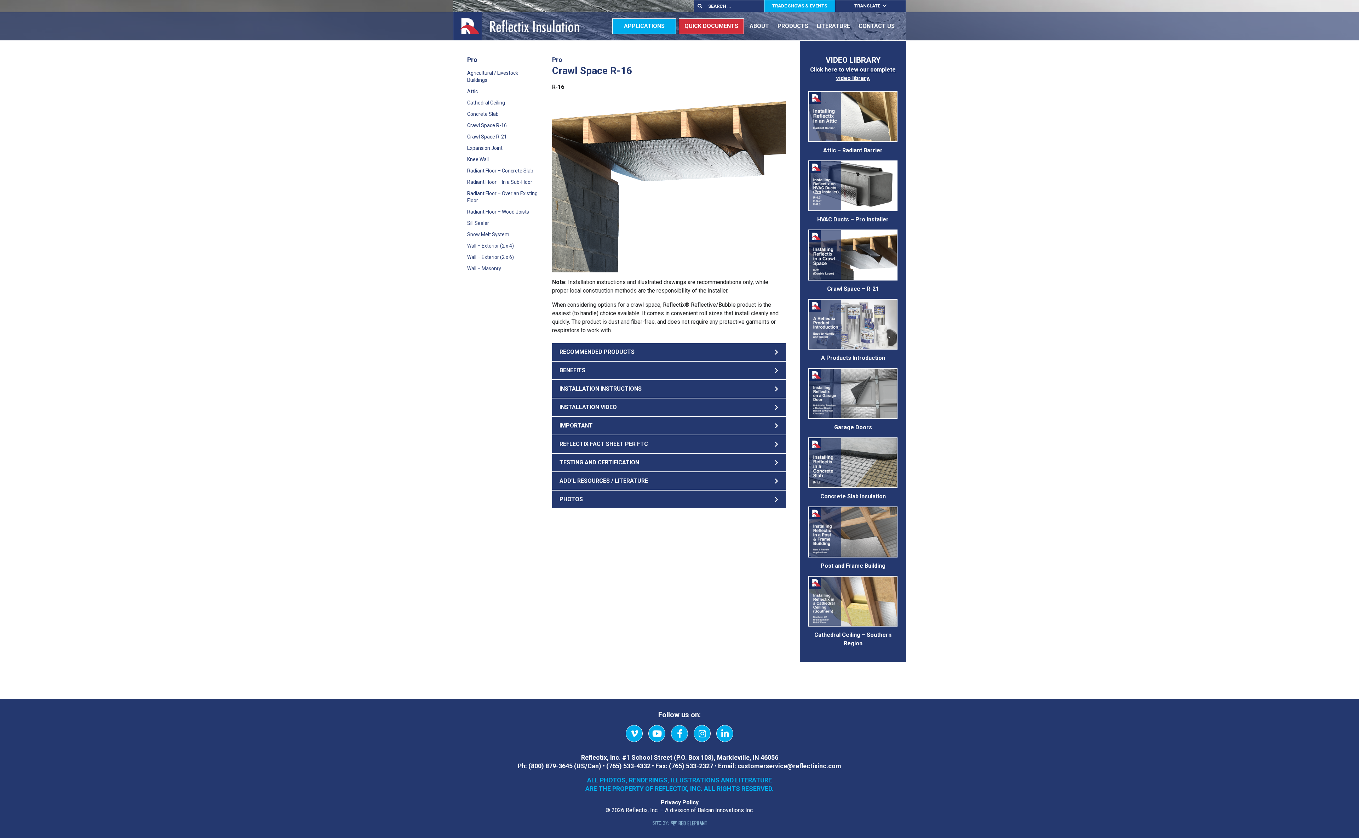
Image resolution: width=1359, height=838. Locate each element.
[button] (668, 352)
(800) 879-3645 (550, 766)
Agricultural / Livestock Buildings (492, 76)
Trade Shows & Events (799, 6)
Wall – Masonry (484, 268)
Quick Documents (711, 26)
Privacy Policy (680, 802)
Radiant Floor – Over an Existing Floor (502, 197)
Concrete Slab (483, 114)
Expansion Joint (485, 148)
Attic (472, 91)
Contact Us (877, 26)
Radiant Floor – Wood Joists (498, 212)
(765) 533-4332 (628, 766)
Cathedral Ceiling (486, 103)
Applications (644, 26)
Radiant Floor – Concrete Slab (500, 171)
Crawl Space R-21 (487, 137)
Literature (833, 26)
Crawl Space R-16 (487, 125)
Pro (472, 59)
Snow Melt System (488, 234)
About (759, 26)
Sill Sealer (478, 223)
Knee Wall (478, 159)
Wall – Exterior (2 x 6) (490, 257)
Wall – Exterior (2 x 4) (490, 246)
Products (793, 26)
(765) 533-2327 (691, 766)
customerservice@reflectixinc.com (789, 766)
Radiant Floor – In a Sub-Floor (499, 182)
